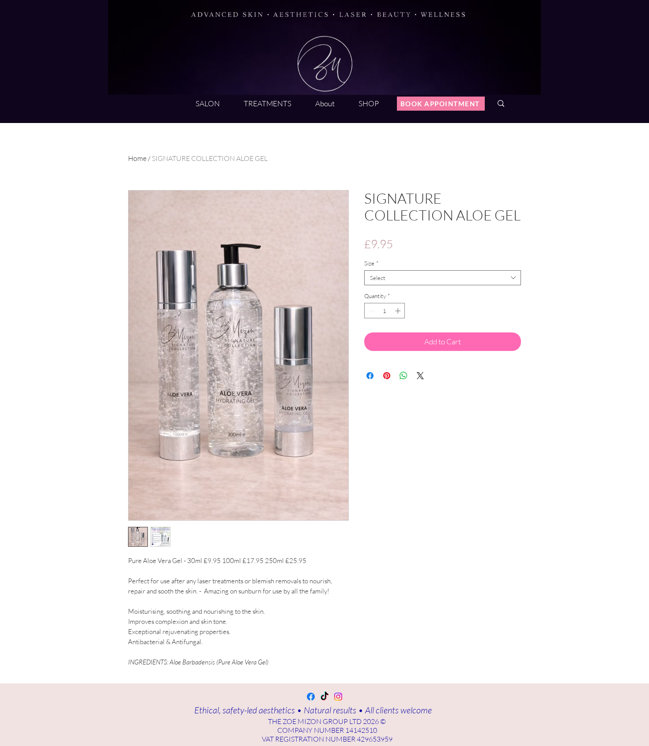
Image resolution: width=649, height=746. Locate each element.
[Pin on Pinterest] (386, 375)
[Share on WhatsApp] (403, 375)
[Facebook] (311, 696)
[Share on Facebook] (370, 375)
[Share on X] (420, 375)
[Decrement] (371, 310)
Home (137, 158)
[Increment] (398, 310)
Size (371, 263)
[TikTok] (324, 696)
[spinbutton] (384, 310)
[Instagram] (338, 696)
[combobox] (442, 277)
